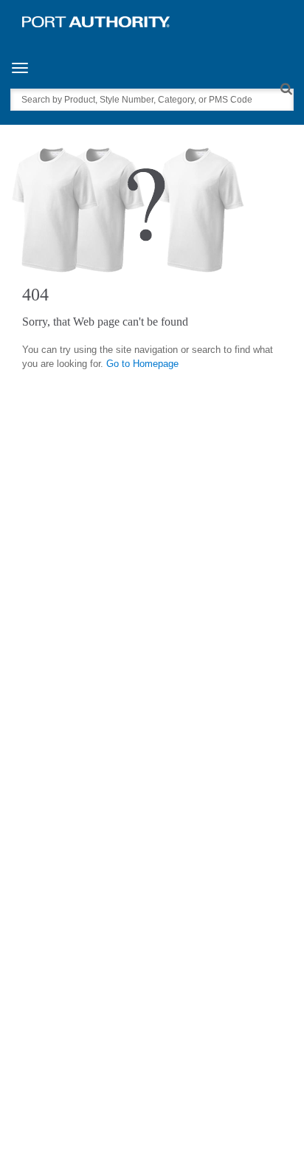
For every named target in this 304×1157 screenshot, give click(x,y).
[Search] (286, 88)
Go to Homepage (142, 363)
